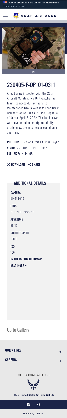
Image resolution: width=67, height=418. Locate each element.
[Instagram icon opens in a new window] (38, 404)
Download (17, 164)
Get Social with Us (33, 375)
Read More (17, 266)
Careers (11, 359)
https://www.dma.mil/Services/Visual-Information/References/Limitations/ (31, 314)
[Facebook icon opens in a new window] (28, 404)
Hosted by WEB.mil (33, 413)
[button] (15, 6)
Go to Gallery (18, 329)
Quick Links (13, 350)
